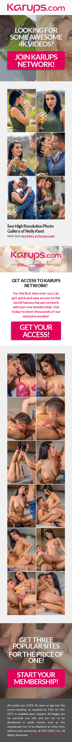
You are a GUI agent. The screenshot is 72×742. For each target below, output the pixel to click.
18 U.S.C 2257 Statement (44, 735)
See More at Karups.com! (38, 236)
